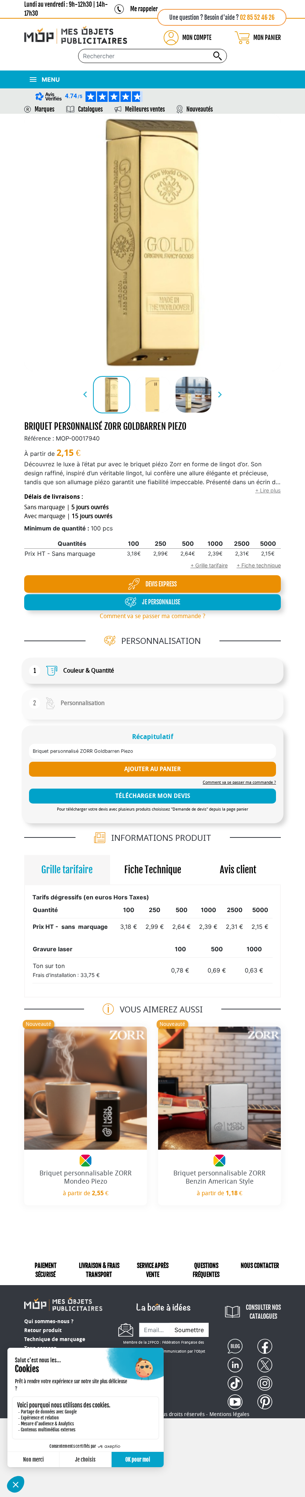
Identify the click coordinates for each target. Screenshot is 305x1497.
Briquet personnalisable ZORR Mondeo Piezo (85, 1177)
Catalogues (90, 109)
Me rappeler (144, 9)
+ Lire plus (268, 490)
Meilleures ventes (145, 109)
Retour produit (43, 1330)
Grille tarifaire (67, 870)
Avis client (238, 870)
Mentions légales (229, 1414)
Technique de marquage (54, 1339)
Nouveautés (199, 109)
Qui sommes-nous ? (48, 1321)
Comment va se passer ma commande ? (152, 616)
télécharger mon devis (152, 795)
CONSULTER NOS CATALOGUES (263, 1312)
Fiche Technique (152, 870)
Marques (44, 109)
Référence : (39, 438)
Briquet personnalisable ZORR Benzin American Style (219, 1177)
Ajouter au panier (152, 769)
